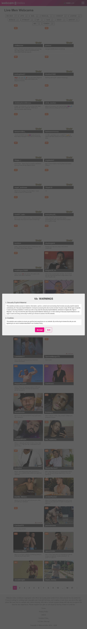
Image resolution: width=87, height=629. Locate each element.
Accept (40, 330)
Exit (48, 330)
